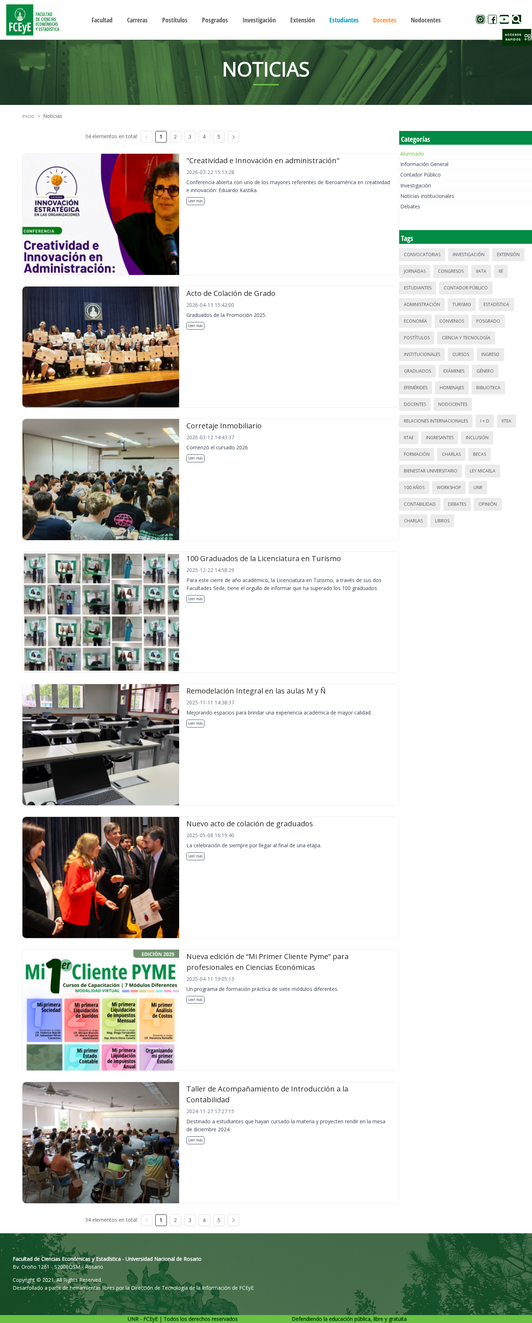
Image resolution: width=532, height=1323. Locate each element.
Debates (410, 206)
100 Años (414, 487)
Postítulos (417, 338)
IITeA (506, 421)
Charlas (451, 454)
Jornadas (415, 271)
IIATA (481, 271)
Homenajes (452, 388)
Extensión (508, 254)
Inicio (28, 116)
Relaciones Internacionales (436, 421)
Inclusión (477, 437)
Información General (424, 164)
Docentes (415, 404)
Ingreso (490, 354)
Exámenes (453, 371)
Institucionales (422, 354)
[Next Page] (233, 137)
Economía (415, 321)
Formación (417, 454)
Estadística (496, 304)
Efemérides (415, 388)
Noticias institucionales (427, 195)
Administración (422, 304)
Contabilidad (420, 504)
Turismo (461, 304)
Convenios (451, 321)
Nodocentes (452, 404)
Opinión (487, 504)
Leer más (195, 200)
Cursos (460, 354)
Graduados (417, 371)
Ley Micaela (482, 471)
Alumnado (412, 153)
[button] (516, 37)
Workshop (449, 487)
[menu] (266, 20)
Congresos (451, 271)
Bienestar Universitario (430, 471)
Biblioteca (488, 388)
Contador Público (420, 174)
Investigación (415, 185)
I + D (484, 421)
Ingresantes (439, 437)
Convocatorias (422, 254)
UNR (477, 487)
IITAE (409, 437)
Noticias (52, 116)
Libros (442, 521)
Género (485, 371)
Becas (479, 454)
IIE (501, 271)
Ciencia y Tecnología (466, 338)
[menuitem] (102, 20)
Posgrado (488, 321)
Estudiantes (417, 288)
